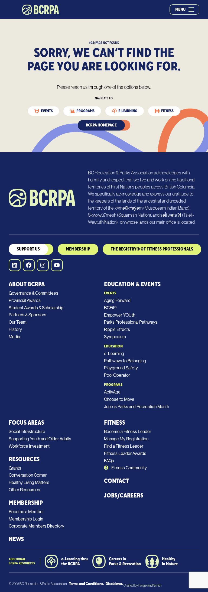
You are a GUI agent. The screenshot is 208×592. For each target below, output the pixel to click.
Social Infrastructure (27, 431)
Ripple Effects (117, 329)
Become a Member (26, 511)
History (15, 329)
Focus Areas (26, 423)
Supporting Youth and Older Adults (40, 438)
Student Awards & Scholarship (36, 307)
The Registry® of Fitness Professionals (152, 249)
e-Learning (114, 353)
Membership (26, 503)
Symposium (115, 336)
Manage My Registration (126, 438)
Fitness (167, 111)
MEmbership (78, 249)
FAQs (109, 460)
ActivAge (112, 392)
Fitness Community (128, 467)
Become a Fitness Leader (127, 431)
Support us (28, 249)
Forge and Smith (150, 585)
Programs (85, 111)
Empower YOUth (119, 315)
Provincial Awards (25, 300)
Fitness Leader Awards (125, 453)
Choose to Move (119, 399)
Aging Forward (117, 300)
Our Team (18, 322)
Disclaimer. (114, 584)
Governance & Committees (33, 293)
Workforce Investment (29, 446)
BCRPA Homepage (101, 125)
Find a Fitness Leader (123, 446)
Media (14, 336)
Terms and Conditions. (86, 584)
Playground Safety (121, 367)
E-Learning (127, 111)
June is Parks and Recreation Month (136, 406)
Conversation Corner (28, 475)
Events (47, 111)
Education (113, 346)
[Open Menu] (191, 9)
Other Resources (24, 489)
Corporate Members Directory (36, 526)
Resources (24, 459)
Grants (15, 468)
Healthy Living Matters (29, 482)
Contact (116, 481)
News (16, 539)
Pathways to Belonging (125, 360)
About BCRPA (27, 284)
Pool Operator (117, 375)
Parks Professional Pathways (130, 322)
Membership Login (26, 519)
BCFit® (110, 307)
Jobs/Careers (123, 495)
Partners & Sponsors (27, 314)
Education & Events (132, 284)
